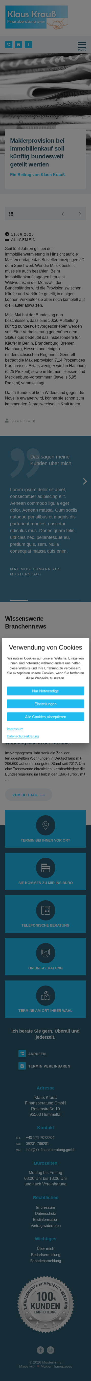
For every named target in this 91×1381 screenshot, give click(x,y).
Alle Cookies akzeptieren (45, 717)
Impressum (15, 729)
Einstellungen (46, 704)
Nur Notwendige (45, 691)
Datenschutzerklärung (23, 736)
